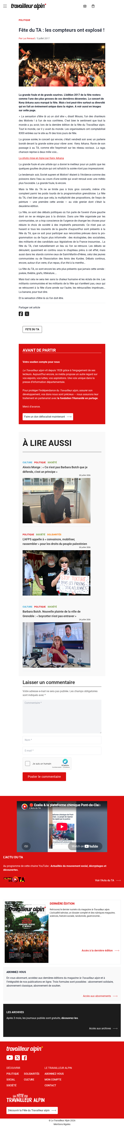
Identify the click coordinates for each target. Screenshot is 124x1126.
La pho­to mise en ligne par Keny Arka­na (41, 158)
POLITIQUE (12, 1073)
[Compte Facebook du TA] (24, 1057)
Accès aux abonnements (97, 996)
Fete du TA (32, 329)
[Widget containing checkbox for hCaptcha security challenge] (47, 763)
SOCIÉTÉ (11, 1085)
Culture (27, 462)
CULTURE (29, 1079)
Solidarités (54, 534)
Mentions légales (62, 1124)
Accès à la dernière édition (97, 950)
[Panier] (93, 6)
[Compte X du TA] (17, 1057)
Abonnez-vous (54, 1073)
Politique (24, 20)
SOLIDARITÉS (31, 1073)
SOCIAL (10, 1079)
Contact (50, 1085)
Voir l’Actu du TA (104, 880)
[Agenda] (85, 6)
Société (52, 462)
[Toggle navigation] (5, 6)
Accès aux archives (100, 1028)
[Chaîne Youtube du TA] (9, 1057)
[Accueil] (28, 6)
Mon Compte (53, 1079)
